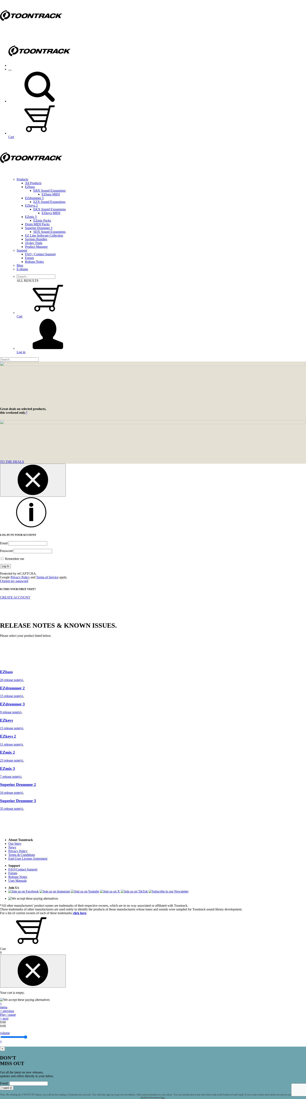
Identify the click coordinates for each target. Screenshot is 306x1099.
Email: (4, 1083)
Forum (29, 258)
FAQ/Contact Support (22, 869)
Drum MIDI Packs (37, 224)
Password (6, 551)
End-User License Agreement (27, 858)
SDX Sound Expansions (49, 231)
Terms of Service (47, 577)
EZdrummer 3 (34, 198)
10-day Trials (33, 243)
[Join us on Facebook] (23, 891)
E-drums (22, 269)
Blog (20, 265)
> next (4, 1018)
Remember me (14, 559)
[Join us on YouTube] (85, 891)
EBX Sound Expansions (49, 190)
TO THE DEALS (12, 461)
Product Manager (36, 246)
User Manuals (17, 880)
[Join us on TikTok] (134, 891)
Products (22, 179)
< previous (7, 1011)
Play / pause (8, 1014)
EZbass (30, 187)
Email (4, 543)
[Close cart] (33, 971)
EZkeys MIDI (51, 213)
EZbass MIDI (51, 194)
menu (3, 1007)
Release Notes (34, 261)
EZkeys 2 (31, 205)
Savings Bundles (36, 239)
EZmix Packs (42, 220)
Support (22, 250)
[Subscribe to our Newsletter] (168, 891)
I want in (7, 1087)
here (163, 1097)
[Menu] (10, 70)
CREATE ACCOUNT (15, 597)
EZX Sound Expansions (49, 202)
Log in (21, 352)
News (12, 847)
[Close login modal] (33, 480)
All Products (33, 183)
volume (5, 1033)
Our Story (14, 843)
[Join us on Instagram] (55, 891)
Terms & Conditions (21, 855)
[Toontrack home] (31, 30)
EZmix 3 (31, 217)
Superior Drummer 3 (38, 228)
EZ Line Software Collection (44, 235)
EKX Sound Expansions (49, 209)
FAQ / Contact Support (40, 254)
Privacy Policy (20, 577)
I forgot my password (14, 581)
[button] (39, 101)
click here (79, 913)
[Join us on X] (110, 891)
